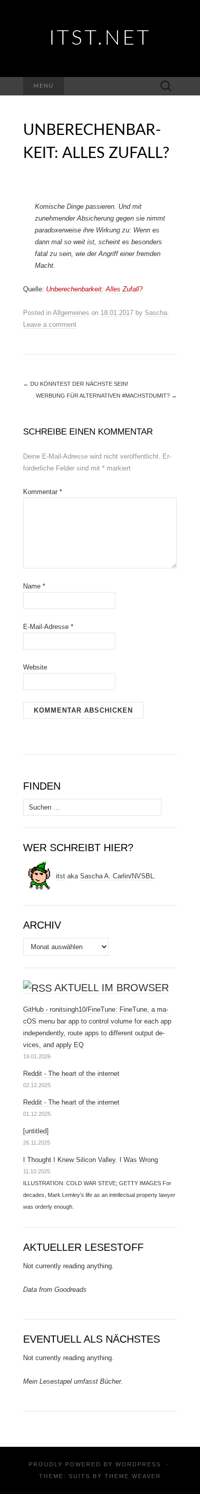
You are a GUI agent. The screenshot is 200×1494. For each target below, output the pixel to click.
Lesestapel (55, 1381)
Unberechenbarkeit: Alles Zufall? (94, 289)
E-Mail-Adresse (48, 627)
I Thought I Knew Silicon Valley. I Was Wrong (90, 1160)
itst (60, 876)
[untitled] (36, 1131)
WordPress (138, 1464)
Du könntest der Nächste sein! (75, 384)
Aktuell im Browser (111, 987)
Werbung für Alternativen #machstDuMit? (106, 395)
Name (34, 586)
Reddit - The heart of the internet (71, 1073)
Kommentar (42, 492)
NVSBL (143, 876)
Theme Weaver (133, 1476)
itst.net (100, 38)
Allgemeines (71, 313)
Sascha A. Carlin (105, 876)
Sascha (156, 313)
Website (35, 667)
